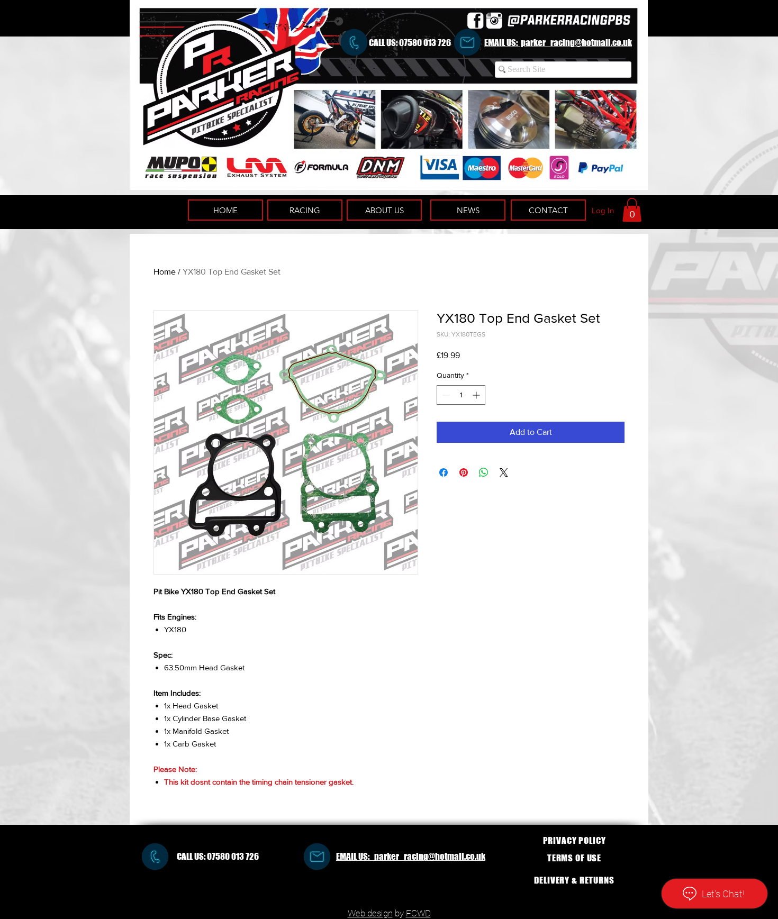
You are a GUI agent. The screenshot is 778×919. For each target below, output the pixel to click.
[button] (632, 210)
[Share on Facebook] (443, 472)
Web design (370, 913)
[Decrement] (444, 395)
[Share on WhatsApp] (483, 472)
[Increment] (477, 395)
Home (164, 271)
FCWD (418, 913)
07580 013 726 (425, 42)
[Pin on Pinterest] (463, 472)
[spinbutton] (461, 395)
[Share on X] (503, 472)
